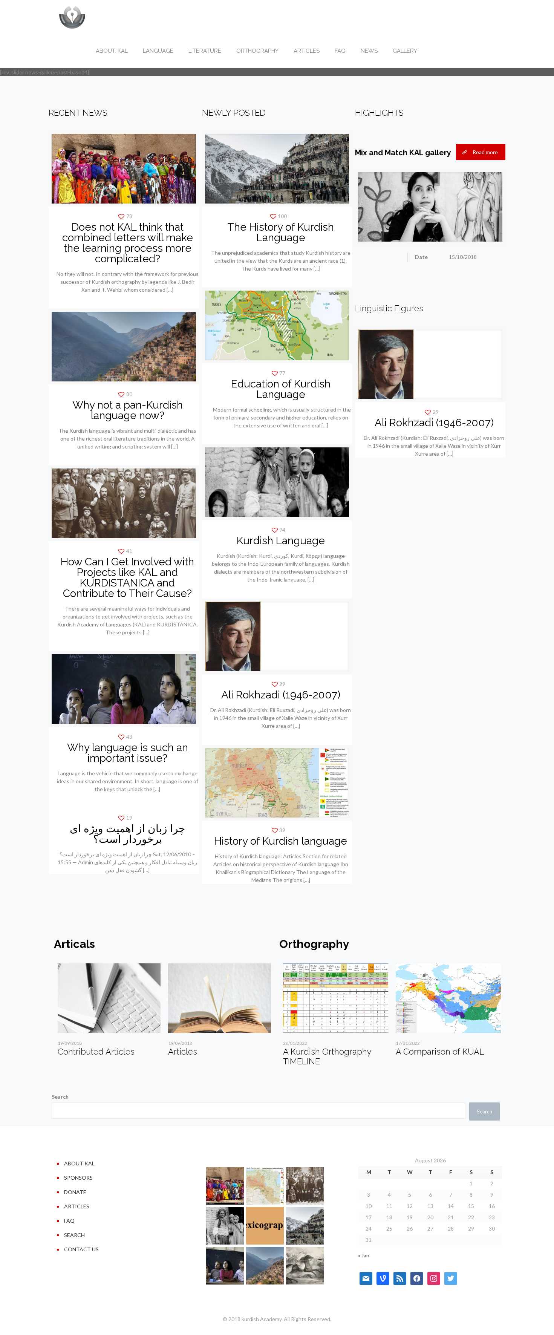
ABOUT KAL (79, 1163)
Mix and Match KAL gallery (403, 152)
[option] (109, 1012)
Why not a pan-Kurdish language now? (127, 410)
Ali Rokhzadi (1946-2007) (280, 695)
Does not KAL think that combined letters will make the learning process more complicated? (127, 243)
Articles (182, 1051)
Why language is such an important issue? (127, 752)
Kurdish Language (281, 540)
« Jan (363, 1255)
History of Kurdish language (280, 841)
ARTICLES (76, 1206)
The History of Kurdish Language (280, 232)
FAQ (69, 1220)
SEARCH (74, 1235)
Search (60, 1096)
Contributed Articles (96, 1051)
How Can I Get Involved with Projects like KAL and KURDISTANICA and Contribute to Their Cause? (127, 578)
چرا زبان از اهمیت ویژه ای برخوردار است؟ (127, 833)
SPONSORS (78, 1177)
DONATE (75, 1192)
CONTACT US (81, 1249)
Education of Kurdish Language (281, 389)
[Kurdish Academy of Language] (72, 17)
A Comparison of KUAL (440, 1051)
